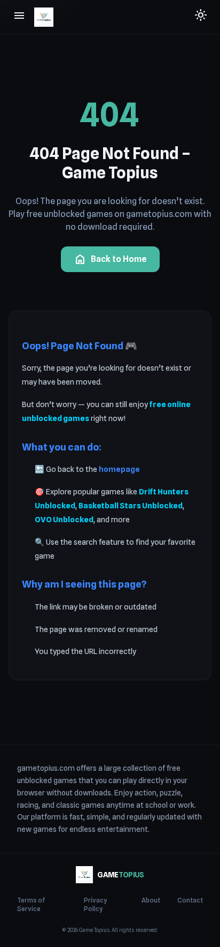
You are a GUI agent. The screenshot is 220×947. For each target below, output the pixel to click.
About (151, 900)
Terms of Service (31, 904)
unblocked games (47, 780)
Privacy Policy (95, 904)
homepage (119, 469)
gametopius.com (46, 768)
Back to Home (110, 259)
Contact (190, 900)
